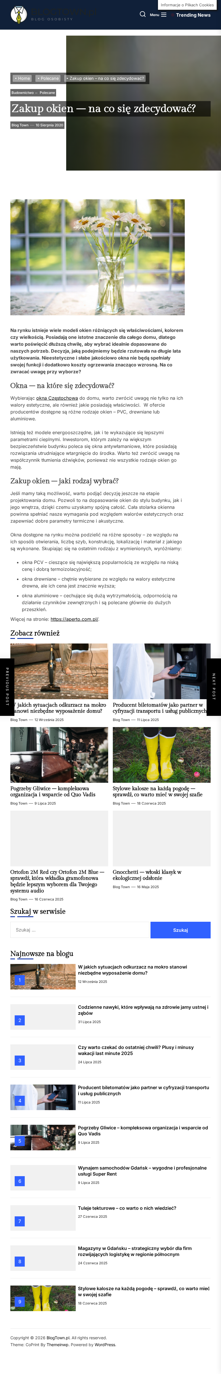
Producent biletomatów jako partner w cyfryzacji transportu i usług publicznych (160, 708)
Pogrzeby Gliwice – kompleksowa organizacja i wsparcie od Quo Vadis (52, 792)
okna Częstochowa (57, 398)
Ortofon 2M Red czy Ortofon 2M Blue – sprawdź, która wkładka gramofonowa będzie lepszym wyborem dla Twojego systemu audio (57, 881)
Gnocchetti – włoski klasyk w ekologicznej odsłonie (147, 875)
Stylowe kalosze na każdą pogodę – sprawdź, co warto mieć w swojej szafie (158, 792)
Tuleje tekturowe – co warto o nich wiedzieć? (127, 1208)
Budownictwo (23, 92)
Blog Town (20, 125)
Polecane (47, 92)
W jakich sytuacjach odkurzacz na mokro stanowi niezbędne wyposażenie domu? (58, 708)
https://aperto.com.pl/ (74, 619)
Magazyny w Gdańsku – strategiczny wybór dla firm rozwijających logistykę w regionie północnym (135, 1251)
